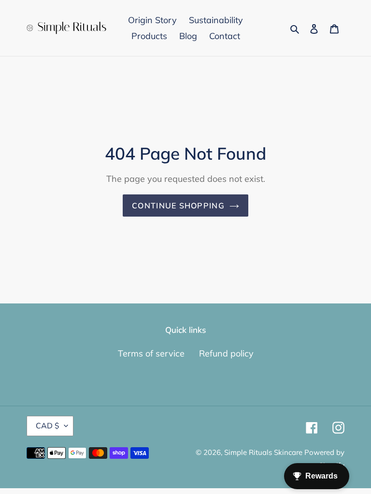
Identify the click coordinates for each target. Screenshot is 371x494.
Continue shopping (178, 205)
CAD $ (47, 425)
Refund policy (226, 353)
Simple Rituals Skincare (264, 452)
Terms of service (151, 353)
